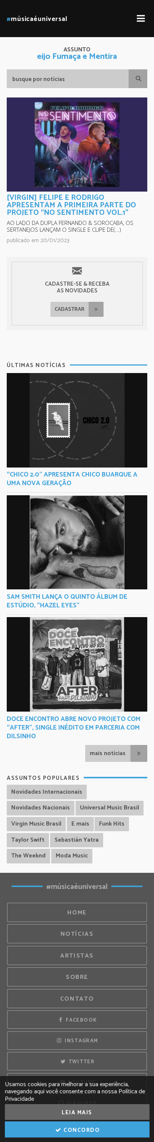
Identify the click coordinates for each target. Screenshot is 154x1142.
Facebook (80, 1020)
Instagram (80, 1041)
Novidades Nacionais (40, 808)
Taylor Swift (27, 840)
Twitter (81, 1062)
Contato (77, 999)
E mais (80, 824)
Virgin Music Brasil (36, 824)
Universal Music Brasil (109, 808)
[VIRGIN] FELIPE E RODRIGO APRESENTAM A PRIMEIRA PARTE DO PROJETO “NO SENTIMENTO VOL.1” (71, 205)
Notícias (77, 934)
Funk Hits (111, 824)
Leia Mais (77, 1112)
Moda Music (72, 856)
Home (77, 913)
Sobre (77, 977)
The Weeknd (28, 856)
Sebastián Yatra (77, 840)
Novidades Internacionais (46, 792)
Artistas (77, 956)
